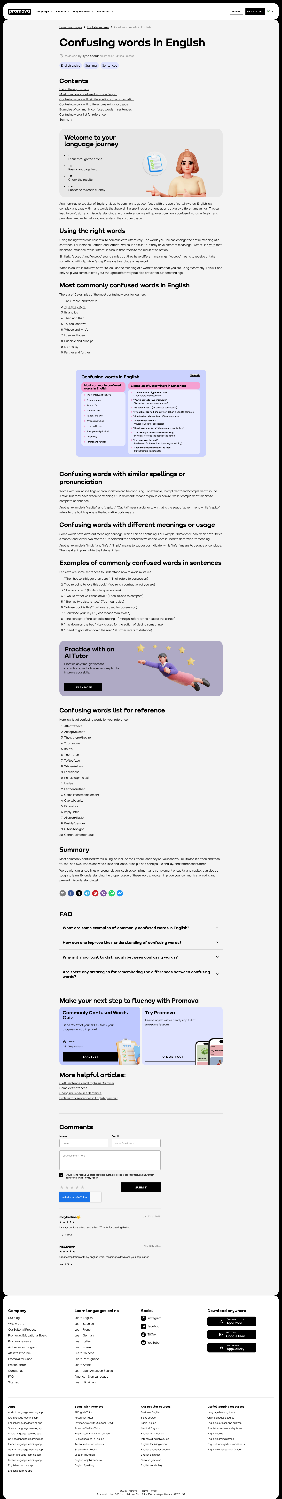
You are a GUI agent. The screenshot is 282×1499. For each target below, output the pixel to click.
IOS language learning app (23, 1417)
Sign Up (236, 11)
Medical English (150, 1428)
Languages (43, 11)
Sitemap (13, 1382)
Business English (150, 1412)
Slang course (148, 1417)
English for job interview (88, 1460)
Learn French (83, 1329)
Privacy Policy (91, 1177)
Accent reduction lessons (89, 1444)
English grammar (98, 27)
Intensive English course (155, 1439)
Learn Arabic (83, 1365)
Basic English (148, 1423)
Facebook (154, 1326)
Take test (90, 1056)
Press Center (17, 1365)
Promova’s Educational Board (27, 1335)
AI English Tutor (83, 1412)
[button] (141, 81)
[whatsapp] (111, 893)
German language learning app (25, 1449)
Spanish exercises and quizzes (224, 1428)
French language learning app (25, 1444)
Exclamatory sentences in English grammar (88, 1098)
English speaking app (20, 1470)
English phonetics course (155, 1449)
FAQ (11, 1376)
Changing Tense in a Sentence (80, 1093)
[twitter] (79, 893)
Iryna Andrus (90, 56)
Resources (103, 11)
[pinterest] (95, 893)
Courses (61, 11)
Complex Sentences (73, 1088)
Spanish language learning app (25, 1428)
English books (215, 1433)
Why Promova (81, 11)
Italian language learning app (24, 1454)
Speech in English (85, 1454)
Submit (141, 1187)
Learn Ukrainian (85, 1382)
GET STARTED (255, 11)
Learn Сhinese (84, 1353)
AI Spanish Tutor (84, 1417)
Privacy (153, 1490)
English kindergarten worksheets (226, 1444)
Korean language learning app (25, 1460)
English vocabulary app (21, 1465)
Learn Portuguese (87, 1359)
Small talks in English (86, 1449)
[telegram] (87, 893)
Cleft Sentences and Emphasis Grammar (86, 1083)
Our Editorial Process (22, 1329)
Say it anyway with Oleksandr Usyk (94, 1423)
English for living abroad (154, 1444)
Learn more (83, 687)
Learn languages (70, 27)
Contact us (15, 1371)
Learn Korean (84, 1347)
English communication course (92, 1433)
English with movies (152, 1433)
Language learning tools (221, 1412)
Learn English (84, 1318)
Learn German (84, 1335)
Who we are (16, 1324)
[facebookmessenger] (120, 893)
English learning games (220, 1439)
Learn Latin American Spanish (95, 1371)
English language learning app (25, 1423)
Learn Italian (83, 1341)
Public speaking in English (89, 1439)
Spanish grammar (151, 1460)
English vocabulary (151, 1465)
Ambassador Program (22, 1347)
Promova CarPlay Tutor (87, 1428)
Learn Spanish (84, 1324)
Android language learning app (25, 1412)
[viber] (103, 893)
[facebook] (71, 893)
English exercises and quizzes (224, 1423)
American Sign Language (91, 1376)
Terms (145, 1490)
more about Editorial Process (117, 56)
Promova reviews (19, 1341)
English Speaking (84, 1465)
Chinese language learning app (25, 1439)
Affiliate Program (19, 1353)
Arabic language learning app (24, 1433)
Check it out (172, 1056)
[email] (62, 893)
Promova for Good (20, 1359)
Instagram (154, 1318)
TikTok (152, 1334)
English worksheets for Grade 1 (224, 1449)
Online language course (220, 1417)
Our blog (14, 1318)
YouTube (154, 1342)
